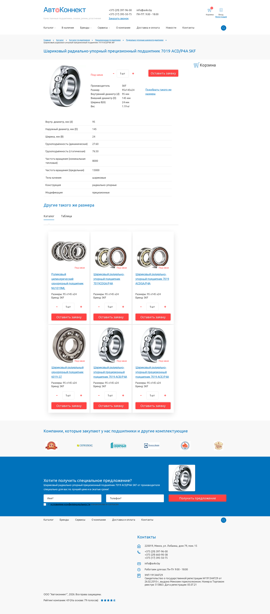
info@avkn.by (144, 10)
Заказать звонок (119, 18)
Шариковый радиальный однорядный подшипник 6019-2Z (67, 372)
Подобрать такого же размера (158, 91)
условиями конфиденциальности (70, 504)
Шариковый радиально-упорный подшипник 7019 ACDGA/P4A (152, 279)
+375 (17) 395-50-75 (120, 14)
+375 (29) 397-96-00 (120, 10)
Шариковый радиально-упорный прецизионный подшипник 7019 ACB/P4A (110, 372)
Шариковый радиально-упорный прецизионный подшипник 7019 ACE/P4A (152, 372)
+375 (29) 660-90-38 (156, 554)
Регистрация (220, 17)
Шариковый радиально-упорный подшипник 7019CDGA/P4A (108, 279)
